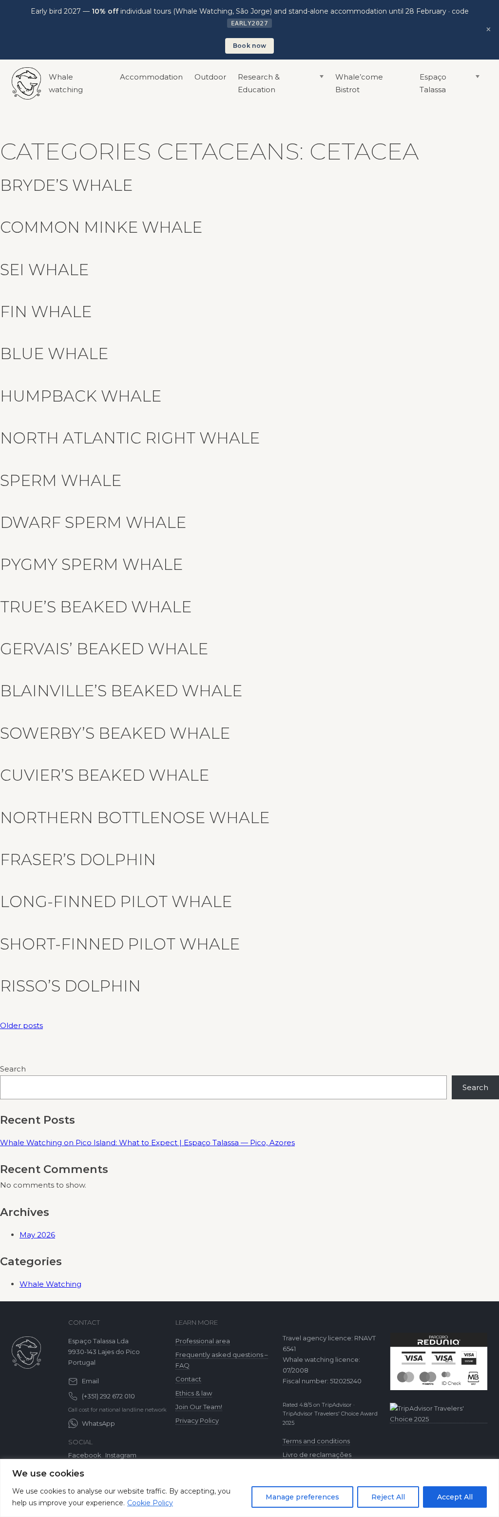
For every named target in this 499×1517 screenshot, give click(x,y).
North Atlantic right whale (130, 437)
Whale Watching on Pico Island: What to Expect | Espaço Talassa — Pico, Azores (147, 1142)
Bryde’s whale (66, 185)
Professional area (202, 1341)
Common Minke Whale (101, 227)
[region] (249, 1488)
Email (90, 1381)
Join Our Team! (198, 1407)
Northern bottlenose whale (134, 817)
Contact (188, 1379)
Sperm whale (60, 480)
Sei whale (44, 269)
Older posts (21, 1025)
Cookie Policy (150, 1502)
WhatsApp (98, 1423)
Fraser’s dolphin (78, 859)
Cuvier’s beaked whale (104, 775)
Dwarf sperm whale (93, 522)
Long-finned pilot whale (116, 901)
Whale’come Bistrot (359, 83)
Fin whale (46, 311)
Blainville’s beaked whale (121, 690)
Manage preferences (302, 1497)
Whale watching (66, 83)
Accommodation (151, 76)
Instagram (120, 1455)
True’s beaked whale (96, 606)
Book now (249, 45)
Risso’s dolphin (70, 985)
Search (13, 1068)
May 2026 (37, 1234)
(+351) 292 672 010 (108, 1396)
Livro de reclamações (317, 1454)
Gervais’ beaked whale (104, 648)
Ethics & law (193, 1393)
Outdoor (210, 76)
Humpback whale (80, 395)
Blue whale (54, 353)
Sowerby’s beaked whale (115, 733)
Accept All (455, 1497)
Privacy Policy (197, 1420)
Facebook (84, 1455)
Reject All (388, 1497)
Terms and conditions (316, 1441)
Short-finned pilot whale (120, 943)
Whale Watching (50, 1284)
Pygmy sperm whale (91, 564)
